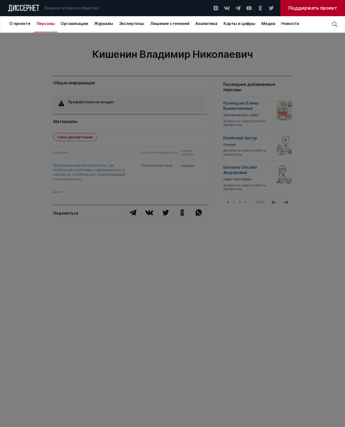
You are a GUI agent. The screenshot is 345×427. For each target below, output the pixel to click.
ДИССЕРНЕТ (24, 9)
